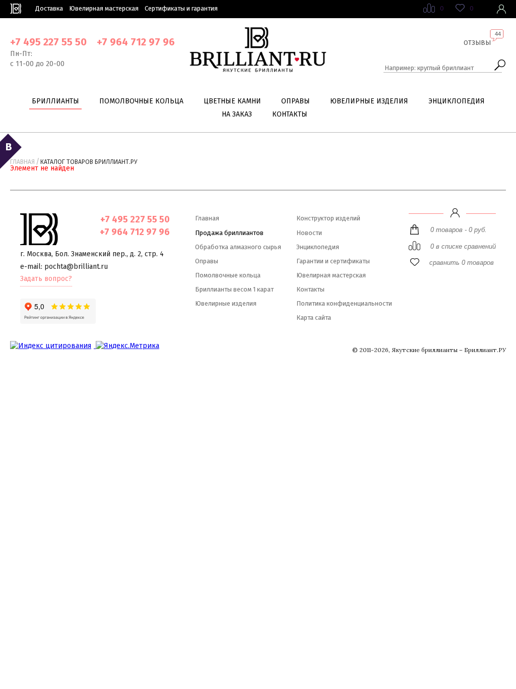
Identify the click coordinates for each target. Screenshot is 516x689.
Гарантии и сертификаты (333, 261)
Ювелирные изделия (369, 101)
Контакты (289, 114)
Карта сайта (313, 317)
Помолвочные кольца (141, 101)
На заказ (237, 114)
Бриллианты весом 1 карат (234, 289)
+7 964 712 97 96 (136, 42)
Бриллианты (55, 101)
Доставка (49, 8)
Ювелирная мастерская (104, 8)
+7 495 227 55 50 (48, 42)
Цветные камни (232, 101)
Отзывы (477, 42)
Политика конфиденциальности (344, 303)
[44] (477, 50)
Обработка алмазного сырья (238, 247)
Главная (22, 161)
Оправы (295, 101)
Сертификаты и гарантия (181, 8)
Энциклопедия (456, 101)
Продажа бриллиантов (229, 233)
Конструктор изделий (328, 218)
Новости (309, 233)
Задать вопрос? (46, 278)
